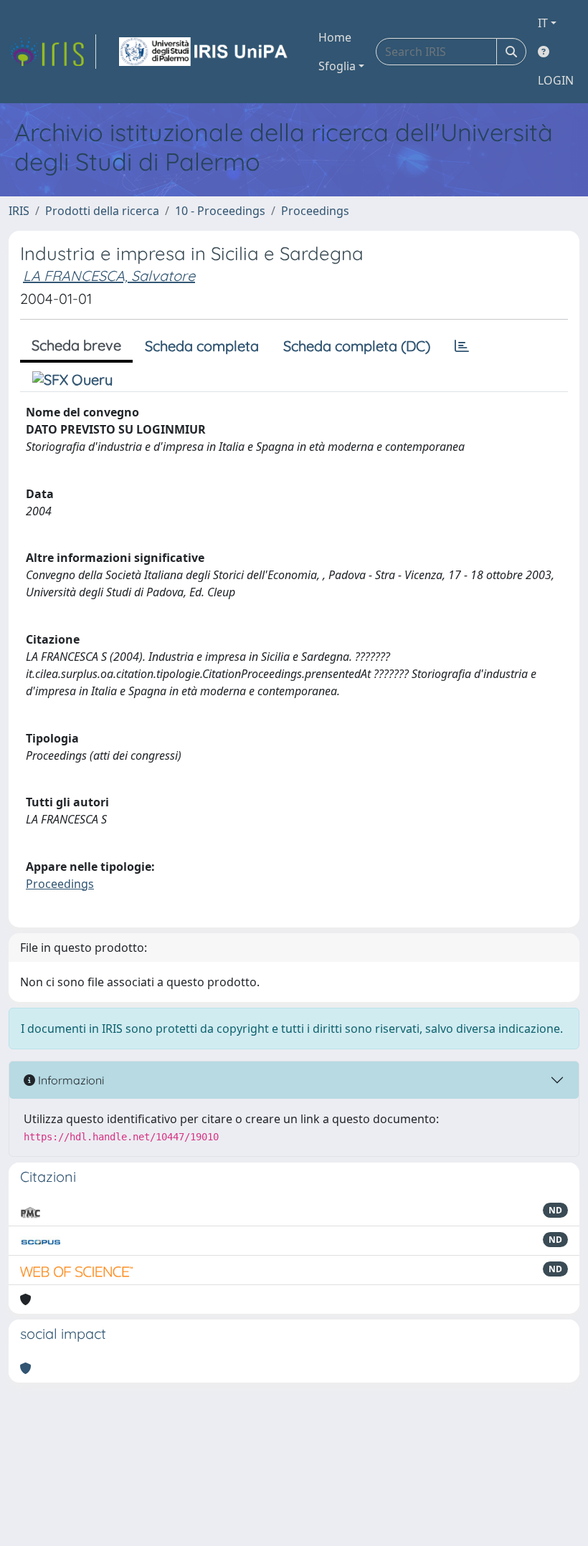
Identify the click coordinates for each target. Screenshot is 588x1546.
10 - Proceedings (220, 211)
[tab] (461, 346)
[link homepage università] (204, 51)
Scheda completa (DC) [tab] (356, 346)
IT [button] (543, 23)
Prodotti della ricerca (102, 211)
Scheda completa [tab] (202, 346)
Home (334, 37)
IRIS (19, 211)
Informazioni (69, 1080)
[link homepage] (52, 51)
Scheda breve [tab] (76, 345)
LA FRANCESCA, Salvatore (109, 276)
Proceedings (315, 211)
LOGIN (556, 80)
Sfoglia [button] (337, 66)
